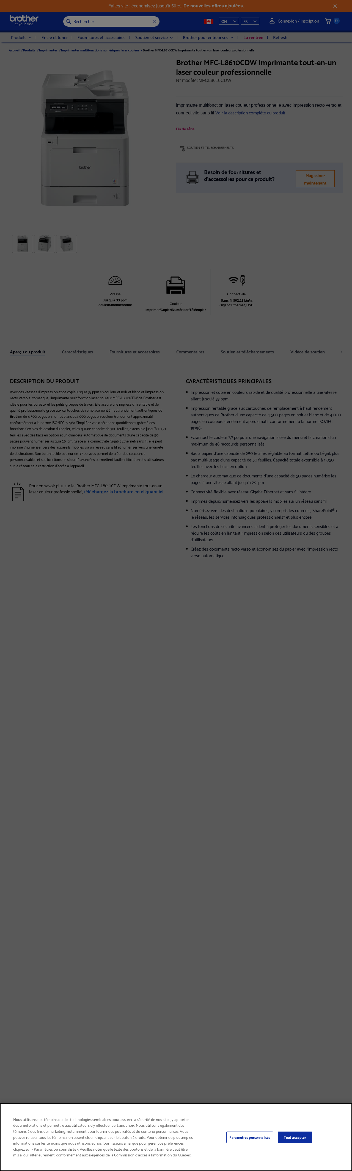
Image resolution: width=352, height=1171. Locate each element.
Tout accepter (295, 1137)
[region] (176, 1137)
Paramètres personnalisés (249, 1137)
